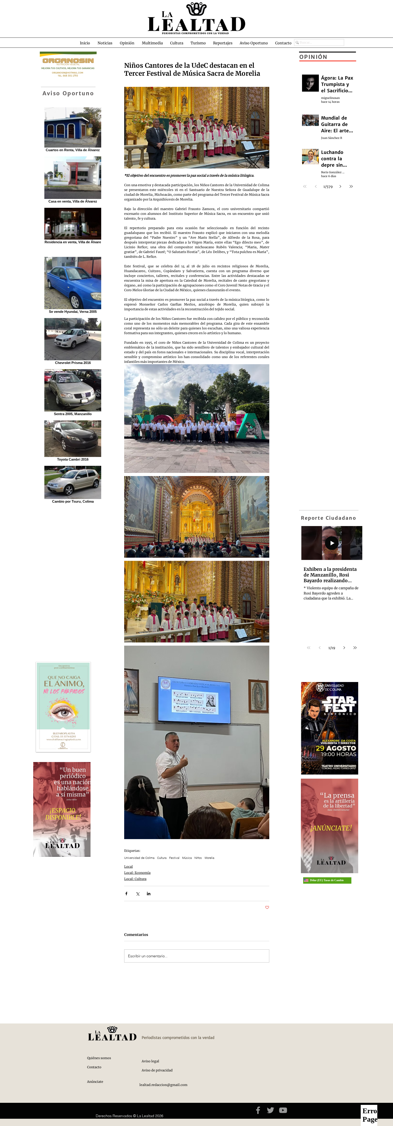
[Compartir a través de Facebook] (126, 893)
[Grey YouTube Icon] (283, 1110)
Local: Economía (137, 873)
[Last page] (355, 648)
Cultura (161, 858)
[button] (105, 43)
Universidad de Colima (139, 858)
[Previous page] (319, 648)
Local (128, 867)
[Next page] (344, 648)
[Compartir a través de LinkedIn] (148, 893)
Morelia (209, 858)
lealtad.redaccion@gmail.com (163, 1085)
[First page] (309, 648)
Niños (198, 858)
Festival (174, 858)
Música (187, 858)
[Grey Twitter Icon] (270, 1110)
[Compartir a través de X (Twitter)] (137, 893)
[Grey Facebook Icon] (258, 1110)
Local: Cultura (135, 879)
